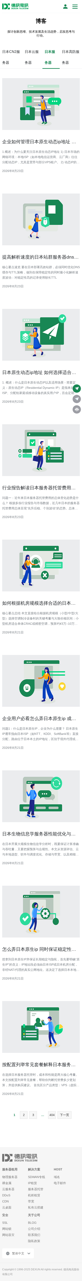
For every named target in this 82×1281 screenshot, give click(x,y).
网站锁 (6, 1229)
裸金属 (6, 1183)
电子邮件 (60, 1183)
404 (52, 1115)
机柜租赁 (34, 1195)
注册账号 (65, 6)
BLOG (32, 1222)
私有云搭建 (35, 1207)
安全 (5, 1215)
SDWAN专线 (36, 1177)
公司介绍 (34, 1229)
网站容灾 (8, 1235)
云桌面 (6, 1207)
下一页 (64, 1115)
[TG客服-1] (77, 388)
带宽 (31, 1201)
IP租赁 (32, 1183)
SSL (5, 1222)
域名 (57, 1177)
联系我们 (34, 1235)
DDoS (6, 1195)
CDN (5, 1201)
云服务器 (8, 1189)
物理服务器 (9, 1177)
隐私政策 (34, 1241)
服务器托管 (35, 1189)
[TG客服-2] (77, 399)
